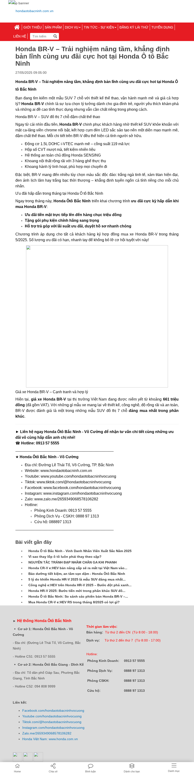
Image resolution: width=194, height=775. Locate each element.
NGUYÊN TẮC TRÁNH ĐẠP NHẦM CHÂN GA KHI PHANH (72, 562)
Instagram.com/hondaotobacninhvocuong (53, 727)
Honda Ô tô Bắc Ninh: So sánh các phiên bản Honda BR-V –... (78, 596)
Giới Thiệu (32, 27)
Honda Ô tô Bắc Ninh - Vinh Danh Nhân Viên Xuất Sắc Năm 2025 (80, 551)
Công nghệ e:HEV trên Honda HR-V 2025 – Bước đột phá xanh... (80, 585)
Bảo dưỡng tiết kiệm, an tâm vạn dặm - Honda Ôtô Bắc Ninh (76, 574)
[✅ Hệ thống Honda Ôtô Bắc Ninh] (32, 11)
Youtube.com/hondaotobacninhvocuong (52, 716)
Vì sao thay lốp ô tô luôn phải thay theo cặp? (64, 556)
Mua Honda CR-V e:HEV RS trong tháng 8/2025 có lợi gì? (74, 602)
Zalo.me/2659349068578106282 (46, 733)
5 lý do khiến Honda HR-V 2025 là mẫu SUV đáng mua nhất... (77, 579)
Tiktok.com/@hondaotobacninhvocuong (51, 722)
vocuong (77, 710)
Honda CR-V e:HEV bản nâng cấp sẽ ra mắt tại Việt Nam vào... (77, 568)
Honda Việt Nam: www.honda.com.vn (50, 739)
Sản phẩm (53, 27)
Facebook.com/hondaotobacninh (46, 710)
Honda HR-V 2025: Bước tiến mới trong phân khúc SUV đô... (76, 591)
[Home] (17, 27)
